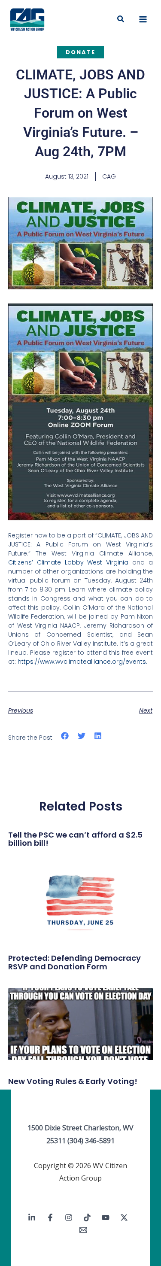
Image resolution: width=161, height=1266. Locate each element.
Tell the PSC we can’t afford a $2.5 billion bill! (75, 839)
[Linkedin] (32, 1217)
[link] (68, 562)
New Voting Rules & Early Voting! (72, 1081)
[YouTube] (105, 1217)
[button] (121, 19)
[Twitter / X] (124, 1217)
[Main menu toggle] (143, 19)
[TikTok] (87, 1217)
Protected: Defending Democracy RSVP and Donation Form (74, 962)
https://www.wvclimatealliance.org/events (82, 661)
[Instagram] (69, 1217)
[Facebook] (50, 1217)
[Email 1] (83, 1230)
